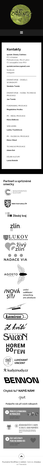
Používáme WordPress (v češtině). (14, 462)
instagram (10, 73)
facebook (10, 70)
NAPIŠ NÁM (26, 390)
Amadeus (37, 462)
